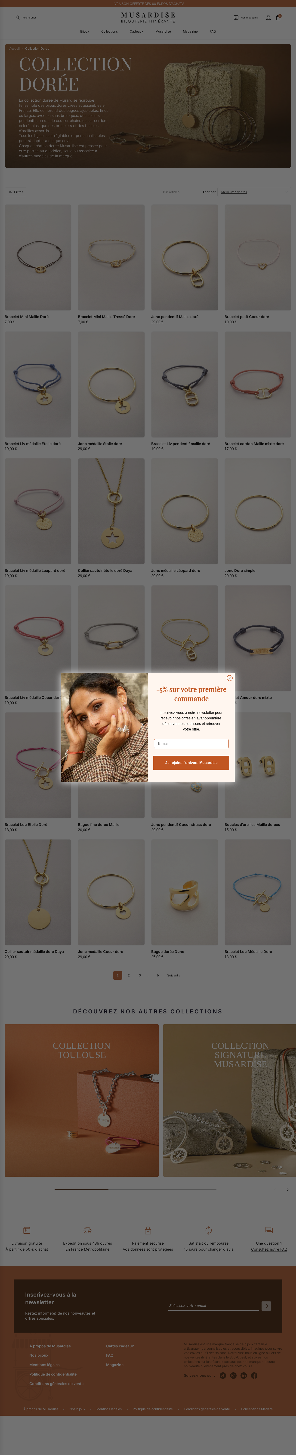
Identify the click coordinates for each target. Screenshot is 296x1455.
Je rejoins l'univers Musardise (191, 763)
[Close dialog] (229, 678)
